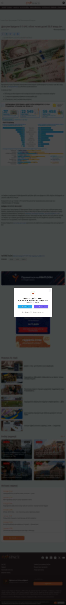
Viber (42, 306)
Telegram (26, 306)
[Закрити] (50, 290)
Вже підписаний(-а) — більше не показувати (33, 312)
